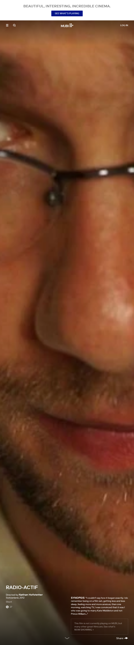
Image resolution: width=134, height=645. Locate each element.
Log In (124, 25)
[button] (7, 25)
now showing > (84, 629)
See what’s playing (67, 13)
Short (9, 601)
